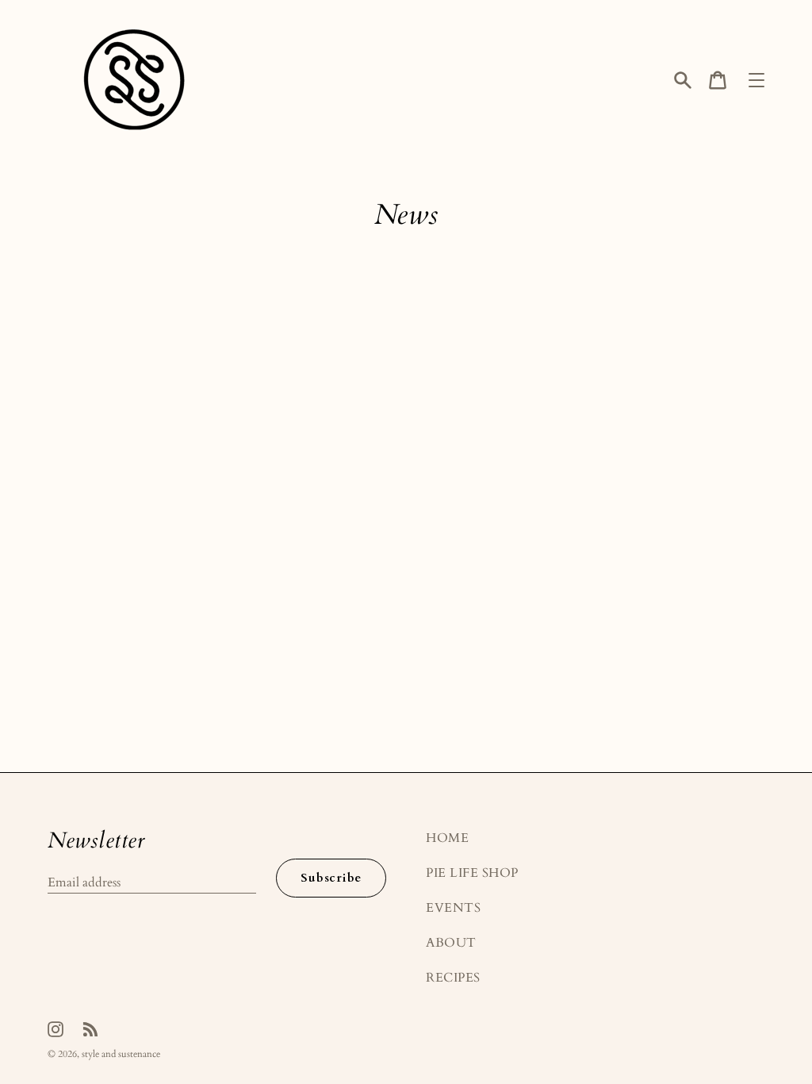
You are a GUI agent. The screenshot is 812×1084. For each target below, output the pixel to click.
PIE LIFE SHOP (472, 873)
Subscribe (331, 878)
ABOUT (451, 942)
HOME (447, 838)
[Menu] (756, 80)
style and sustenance (121, 1053)
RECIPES (453, 977)
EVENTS (453, 908)
